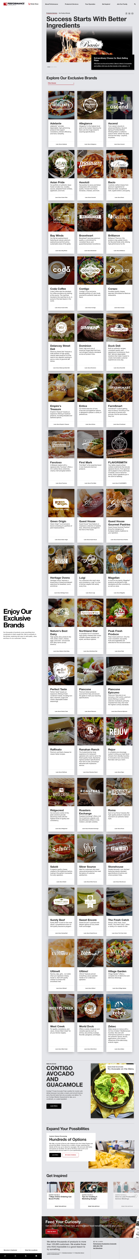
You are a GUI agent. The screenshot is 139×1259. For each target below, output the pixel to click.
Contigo (84, 289)
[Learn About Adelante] (61, 105)
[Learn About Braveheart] (90, 217)
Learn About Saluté (61, 881)
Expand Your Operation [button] (90, 8)
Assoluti (84, 182)
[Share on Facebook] (126, 13)
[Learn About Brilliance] (119, 217)
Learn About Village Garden (119, 988)
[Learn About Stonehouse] (119, 848)
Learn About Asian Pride (61, 197)
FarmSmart (115, 406)
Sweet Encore (88, 920)
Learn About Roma (119, 828)
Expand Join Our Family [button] (122, 8)
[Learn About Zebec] (119, 1008)
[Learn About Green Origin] (61, 503)
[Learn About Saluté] (61, 848)
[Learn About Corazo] (119, 270)
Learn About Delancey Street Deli (61, 368)
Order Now (34, 4)
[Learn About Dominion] (90, 327)
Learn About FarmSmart (119, 424)
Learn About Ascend (119, 144)
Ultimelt (55, 971)
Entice (83, 406)
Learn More (53, 1106)
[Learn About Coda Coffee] (61, 270)
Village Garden (117, 971)
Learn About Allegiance (90, 144)
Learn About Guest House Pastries (119, 539)
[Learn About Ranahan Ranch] (90, 731)
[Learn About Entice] (90, 388)
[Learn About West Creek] (61, 1008)
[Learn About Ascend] (119, 105)
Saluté (54, 867)
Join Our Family (122, 4)
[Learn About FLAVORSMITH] (119, 444)
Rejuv (111, 750)
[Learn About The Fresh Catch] (119, 902)
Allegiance (85, 123)
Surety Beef (57, 920)
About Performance (51, 4)
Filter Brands (52, 83)
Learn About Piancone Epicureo (119, 711)
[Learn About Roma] (119, 792)
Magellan (114, 578)
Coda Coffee (58, 289)
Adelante (55, 123)
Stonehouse (115, 867)
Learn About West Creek (61, 1049)
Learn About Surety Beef (61, 933)
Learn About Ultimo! (90, 988)
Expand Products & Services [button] (71, 8)
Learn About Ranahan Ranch (90, 772)
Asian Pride (57, 182)
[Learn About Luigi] (90, 559)
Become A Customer (10, 1250)
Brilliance (114, 236)
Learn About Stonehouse (119, 881)
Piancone (85, 689)
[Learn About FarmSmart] (119, 388)
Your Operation (90, 4)
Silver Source (87, 867)
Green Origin (58, 521)
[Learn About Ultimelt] (61, 953)
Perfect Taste (58, 689)
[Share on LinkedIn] (129, 13)
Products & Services (71, 4)
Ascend (113, 123)
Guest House (87, 521)
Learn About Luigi (90, 592)
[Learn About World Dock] (90, 1008)
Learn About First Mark (90, 483)
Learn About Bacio (119, 197)
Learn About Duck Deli (119, 368)
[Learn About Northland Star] (90, 613)
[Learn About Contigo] (90, 270)
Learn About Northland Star (90, 651)
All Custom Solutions (70, 1155)
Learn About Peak (119, 651)
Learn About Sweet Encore (90, 933)
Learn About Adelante (61, 144)
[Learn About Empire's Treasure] (61, 388)
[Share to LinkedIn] (25, 1256)
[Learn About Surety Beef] (61, 902)
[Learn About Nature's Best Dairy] (61, 613)
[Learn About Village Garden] (119, 953)
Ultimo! (83, 971)
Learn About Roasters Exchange (90, 828)
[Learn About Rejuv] (119, 731)
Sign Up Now (51, 1231)
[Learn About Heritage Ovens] (61, 559)
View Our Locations (31, 1250)
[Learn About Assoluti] (90, 164)
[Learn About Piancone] (90, 671)
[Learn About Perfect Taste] (61, 671)
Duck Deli (114, 346)
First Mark (85, 462)
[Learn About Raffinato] (61, 731)
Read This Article (60, 1206)
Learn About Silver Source (90, 881)
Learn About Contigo (90, 307)
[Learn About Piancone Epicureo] (119, 671)
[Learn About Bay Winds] (61, 217)
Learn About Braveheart (90, 250)
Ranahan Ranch (89, 750)
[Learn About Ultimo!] (90, 953)
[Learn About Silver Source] (90, 848)
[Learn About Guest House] (90, 503)
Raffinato (56, 750)
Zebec (112, 1026)
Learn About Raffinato (61, 772)
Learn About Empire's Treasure (61, 424)
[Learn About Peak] (119, 613)
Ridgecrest (57, 810)
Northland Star (88, 631)
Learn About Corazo (119, 307)
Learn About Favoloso (61, 483)
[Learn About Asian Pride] (61, 164)
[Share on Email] (132, 13)
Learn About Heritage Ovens (61, 592)
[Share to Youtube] (36, 1256)
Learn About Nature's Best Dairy (61, 651)
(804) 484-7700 (98, 1246)
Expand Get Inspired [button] (106, 8)
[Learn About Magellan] (119, 559)
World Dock (86, 1026)
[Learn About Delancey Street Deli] (61, 327)
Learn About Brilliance (119, 250)
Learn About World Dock (90, 1049)
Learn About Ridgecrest (61, 828)
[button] (135, 1196)
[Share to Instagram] (15, 1256)
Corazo (112, 289)
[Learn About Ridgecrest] (61, 792)
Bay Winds (57, 236)
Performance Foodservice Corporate (104, 1244)
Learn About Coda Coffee (61, 307)
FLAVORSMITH (117, 462)
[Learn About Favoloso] (61, 444)
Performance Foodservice (14, 4)
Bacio (111, 182)
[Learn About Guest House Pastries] (119, 503)
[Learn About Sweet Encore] (90, 902)
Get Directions (97, 1248)
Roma (112, 810)
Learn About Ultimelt (61, 988)
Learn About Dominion (90, 368)
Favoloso (56, 462)
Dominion (85, 346)
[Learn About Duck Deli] (119, 327)
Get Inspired (106, 4)
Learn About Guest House (90, 539)
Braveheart (86, 236)
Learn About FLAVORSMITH (119, 483)
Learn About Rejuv (119, 772)
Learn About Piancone (90, 711)
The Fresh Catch (118, 920)
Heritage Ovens (60, 578)
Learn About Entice (90, 424)
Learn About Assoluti (90, 197)
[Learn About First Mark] (90, 444)
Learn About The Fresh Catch (119, 933)
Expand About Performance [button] (52, 8)
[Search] (135, 4)
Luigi (82, 578)
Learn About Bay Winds (61, 250)
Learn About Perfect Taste (61, 711)
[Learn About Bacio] (119, 164)
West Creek (57, 1026)
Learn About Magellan (119, 592)
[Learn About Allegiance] (90, 105)
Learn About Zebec (119, 1049)
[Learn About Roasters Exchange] (90, 792)
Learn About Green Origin (61, 539)
